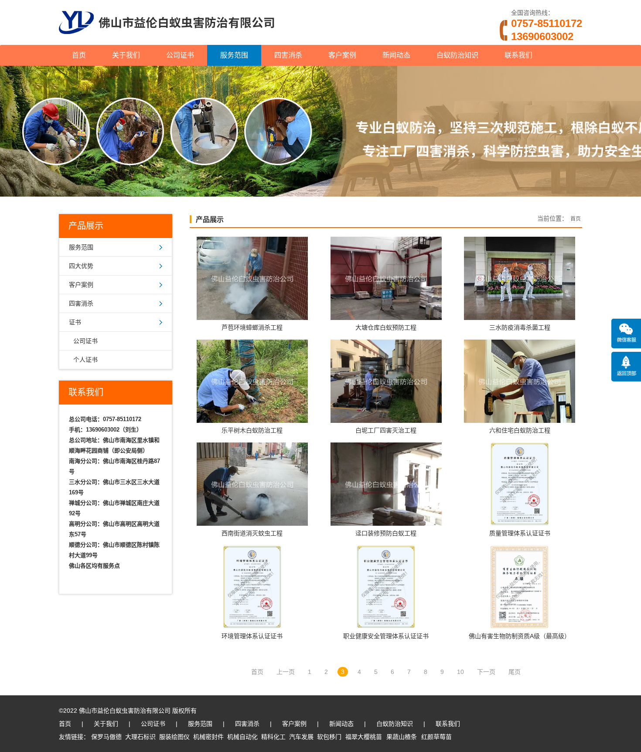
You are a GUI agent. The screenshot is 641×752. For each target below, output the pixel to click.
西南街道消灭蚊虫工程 (252, 533)
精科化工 (273, 736)
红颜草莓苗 (436, 736)
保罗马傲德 (106, 736)
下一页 (486, 671)
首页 (79, 55)
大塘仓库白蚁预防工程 (385, 327)
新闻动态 (396, 55)
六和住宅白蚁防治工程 (519, 430)
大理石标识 (140, 736)
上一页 (285, 671)
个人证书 (85, 359)
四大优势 (81, 265)
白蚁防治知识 (457, 55)
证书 (75, 322)
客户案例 (342, 55)
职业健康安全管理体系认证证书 (386, 636)
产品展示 (210, 219)
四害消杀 (288, 55)
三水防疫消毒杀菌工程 (519, 327)
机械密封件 (208, 736)
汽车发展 (301, 736)
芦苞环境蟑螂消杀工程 (252, 327)
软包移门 (329, 736)
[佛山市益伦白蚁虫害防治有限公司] (166, 41)
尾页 (514, 671)
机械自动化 (242, 736)
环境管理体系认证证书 (252, 636)
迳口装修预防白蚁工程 (385, 533)
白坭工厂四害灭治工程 (385, 430)
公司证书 (180, 55)
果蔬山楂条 (401, 736)
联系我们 (518, 55)
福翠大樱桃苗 (363, 736)
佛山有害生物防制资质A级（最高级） (519, 636)
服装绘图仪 (174, 736)
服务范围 (234, 55)
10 (460, 671)
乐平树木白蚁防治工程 (252, 430)
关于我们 (126, 55)
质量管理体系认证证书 (519, 533)
